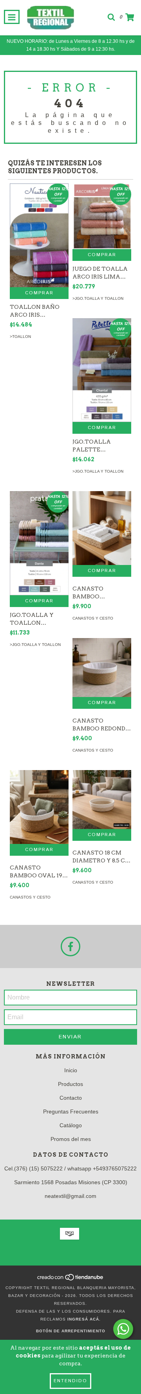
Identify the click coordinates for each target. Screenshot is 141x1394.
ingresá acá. (84, 1319)
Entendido (70, 1380)
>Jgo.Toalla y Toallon (97, 298)
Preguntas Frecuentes (70, 1111)
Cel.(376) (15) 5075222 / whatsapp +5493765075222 (70, 1168)
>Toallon (20, 336)
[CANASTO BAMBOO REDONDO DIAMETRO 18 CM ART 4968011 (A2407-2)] (101, 667)
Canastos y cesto (92, 618)
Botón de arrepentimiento (70, 1331)
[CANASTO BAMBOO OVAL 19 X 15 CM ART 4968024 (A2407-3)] (39, 807)
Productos (70, 1084)
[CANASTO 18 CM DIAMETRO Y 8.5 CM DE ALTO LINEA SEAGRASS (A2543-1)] (101, 799)
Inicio (70, 1070)
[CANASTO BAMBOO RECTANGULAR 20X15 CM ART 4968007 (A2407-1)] (101, 528)
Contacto (71, 1098)
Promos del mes (71, 1139)
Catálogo (71, 1125)
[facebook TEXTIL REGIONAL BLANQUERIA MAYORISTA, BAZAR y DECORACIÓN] (70, 946)
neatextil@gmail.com (70, 1196)
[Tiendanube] (70, 1280)
